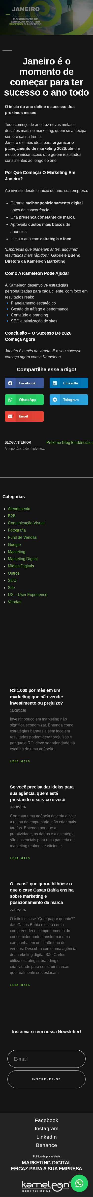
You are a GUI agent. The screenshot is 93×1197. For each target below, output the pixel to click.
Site (11, 588)
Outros (14, 573)
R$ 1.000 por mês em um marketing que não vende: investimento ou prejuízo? (36, 696)
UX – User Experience (27, 595)
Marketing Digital (23, 559)
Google (14, 544)
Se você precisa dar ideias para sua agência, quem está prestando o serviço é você (42, 793)
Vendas (14, 602)
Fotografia (17, 530)
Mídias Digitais (21, 566)
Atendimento (19, 509)
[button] (24, 383)
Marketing (16, 552)
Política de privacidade (46, 1156)
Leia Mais (20, 761)
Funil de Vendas (22, 537)
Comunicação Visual (26, 523)
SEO (12, 580)
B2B (12, 516)
